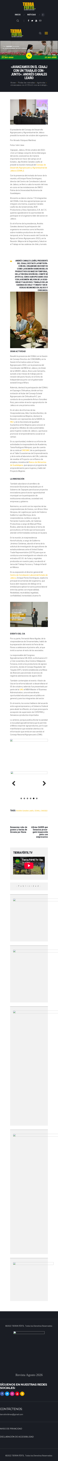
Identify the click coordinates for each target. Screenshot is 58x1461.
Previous (14, 783)
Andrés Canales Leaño (25, 811)
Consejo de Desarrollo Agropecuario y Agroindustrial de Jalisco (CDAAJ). (28, 168)
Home (13, 82)
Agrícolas (41, 82)
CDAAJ (37, 811)
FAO (12, 422)
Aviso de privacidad (11, 1429)
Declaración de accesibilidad (17, 1437)
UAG (22, 689)
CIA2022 (44, 811)
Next (43, 783)
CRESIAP (25, 450)
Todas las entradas (26, 82)
